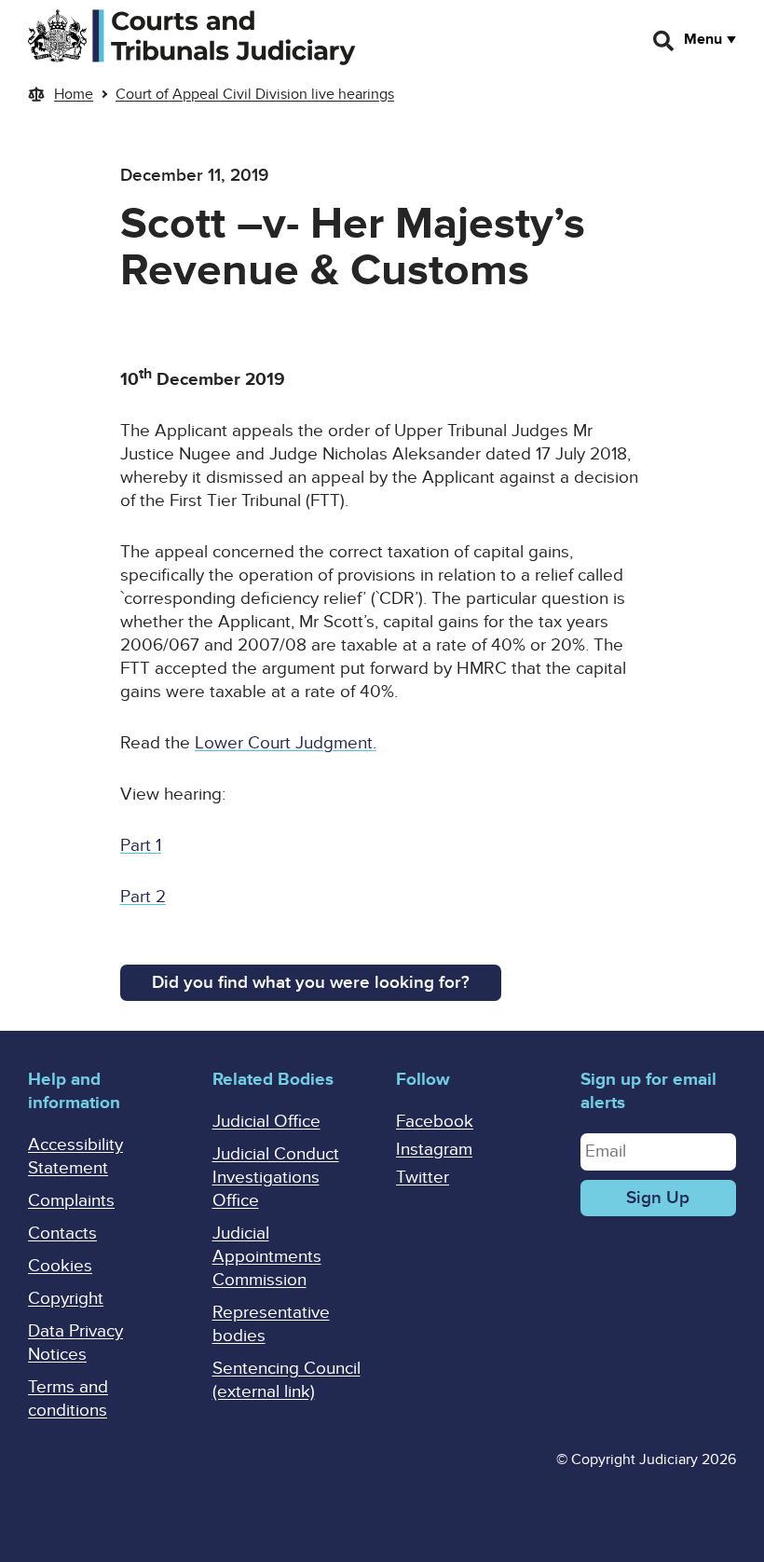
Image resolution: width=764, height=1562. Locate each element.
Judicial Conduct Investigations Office (275, 1178)
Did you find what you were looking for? (311, 982)
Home (73, 94)
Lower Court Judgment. (285, 743)
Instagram (434, 1149)
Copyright (65, 1298)
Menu (703, 39)
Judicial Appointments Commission (266, 1257)
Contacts (62, 1233)
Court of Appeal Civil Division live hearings (255, 94)
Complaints (71, 1201)
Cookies (60, 1266)
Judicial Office (266, 1121)
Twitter (422, 1177)
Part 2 (143, 897)
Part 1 (140, 845)
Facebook (434, 1121)
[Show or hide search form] (664, 41)
